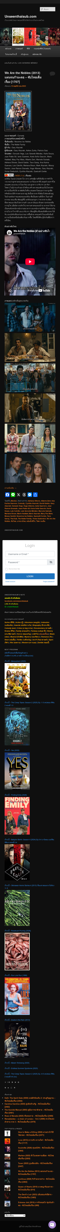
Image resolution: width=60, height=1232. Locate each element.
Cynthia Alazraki (32, 503)
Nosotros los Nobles (25, 516)
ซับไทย (13, 521)
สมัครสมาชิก (37, 54)
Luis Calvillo (15, 511)
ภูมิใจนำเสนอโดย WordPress (30, 1226)
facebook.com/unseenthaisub (16, 601)
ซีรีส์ (28, 48)
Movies (14, 500)
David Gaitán (44, 503)
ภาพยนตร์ (19, 48)
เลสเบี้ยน (45, 634)
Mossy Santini (10, 516)
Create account (10, 581)
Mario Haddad (22, 513)
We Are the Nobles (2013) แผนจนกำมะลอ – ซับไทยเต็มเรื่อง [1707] (23, 77)
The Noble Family (25, 518)
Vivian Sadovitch (39, 518)
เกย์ (40, 634)
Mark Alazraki (34, 513)
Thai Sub (13, 518)
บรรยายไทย (21, 521)
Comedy (21, 503)
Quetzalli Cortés (40, 516)
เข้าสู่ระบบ (24, 54)
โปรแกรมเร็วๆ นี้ (11, 54)
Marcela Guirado (45, 511)
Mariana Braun (10, 513)
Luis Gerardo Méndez (29, 511)
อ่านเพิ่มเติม (10, 488)
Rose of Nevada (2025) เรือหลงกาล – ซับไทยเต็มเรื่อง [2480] (29, 1115)
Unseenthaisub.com (20, 16)
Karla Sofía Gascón (38, 508)
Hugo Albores (29, 506)
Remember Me (14, 569)
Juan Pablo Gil (24, 508)
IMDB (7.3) (19, 175)
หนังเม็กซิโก (31, 521)
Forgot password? (49, 581)
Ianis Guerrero (41, 506)
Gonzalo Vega (17, 506)
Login (30, 576)
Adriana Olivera (34, 500)
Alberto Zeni (46, 500)
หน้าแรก (8, 48)
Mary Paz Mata (47, 513)
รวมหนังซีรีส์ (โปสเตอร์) (42, 48)
